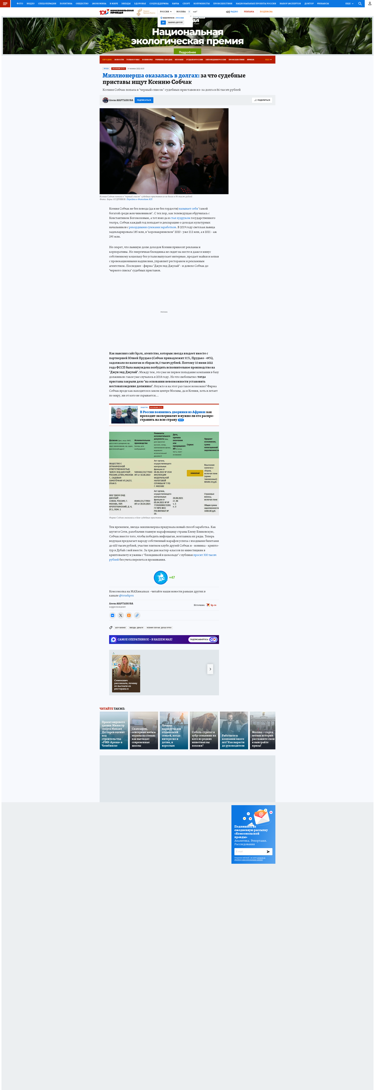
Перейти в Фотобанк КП (139, 199)
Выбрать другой (175, 22)
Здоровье (140, 3)
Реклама (249, 11)
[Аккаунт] (370, 3)
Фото (20, 3)
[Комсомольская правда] (117, 12)
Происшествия (222, 3)
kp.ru (213, 605)
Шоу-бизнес (120, 628)
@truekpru (126, 595)
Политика (66, 3)
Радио (234, 11)
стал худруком (180, 218)
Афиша (250, 59)
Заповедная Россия (216, 59)
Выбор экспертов (290, 3)
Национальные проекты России (256, 3)
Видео (31, 3)
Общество (82, 3)
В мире (114, 3)
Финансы (323, 3)
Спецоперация (47, 3)
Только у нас (133, 59)
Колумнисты (202, 3)
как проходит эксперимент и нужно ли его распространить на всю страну (177, 416)
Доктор (309, 3)
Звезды (126, 3)
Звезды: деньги (136, 628)
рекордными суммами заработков (152, 227)
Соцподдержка (158, 3)
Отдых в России (194, 59)
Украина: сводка (163, 59)
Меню (5, 3)
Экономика (99, 3)
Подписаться (144, 100)
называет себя (188, 208)
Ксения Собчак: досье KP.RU (159, 628)
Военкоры (147, 59)
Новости (119, 59)
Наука (175, 3)
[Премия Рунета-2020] (144, 11)
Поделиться (264, 100)
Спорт (186, 3)
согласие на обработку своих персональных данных (249, 859)
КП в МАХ (179, 59)
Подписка (266, 11)
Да (163, 22)
